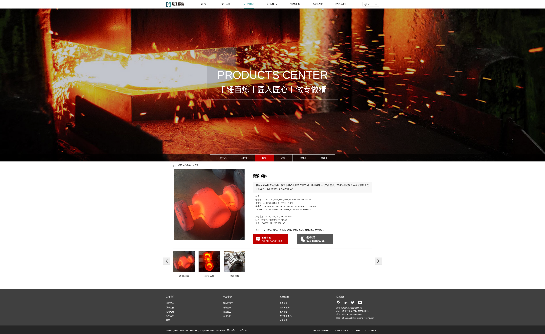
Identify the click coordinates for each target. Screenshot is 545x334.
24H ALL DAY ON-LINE (272, 239)
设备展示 (284, 297)
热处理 (303, 158)
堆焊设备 (284, 312)
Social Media (370, 330)
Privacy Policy (341, 330)
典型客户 (170, 316)
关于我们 (170, 297)
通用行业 (227, 316)
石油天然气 (228, 303)
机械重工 (227, 312)
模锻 (264, 158)
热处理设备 (285, 307)
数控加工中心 (286, 316)
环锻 (283, 158)
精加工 (324, 158)
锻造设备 (284, 303)
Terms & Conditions (322, 330)
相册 (168, 320)
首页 (180, 165)
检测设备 (284, 320)
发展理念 (170, 312)
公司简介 (170, 303)
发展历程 (170, 307)
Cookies (356, 330)
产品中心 (222, 158)
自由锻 (244, 158)
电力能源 (227, 307)
